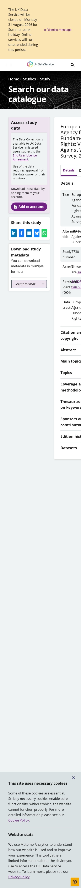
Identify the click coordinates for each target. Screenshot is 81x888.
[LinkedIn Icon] (14, 233)
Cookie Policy (18, 820)
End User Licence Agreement (25, 157)
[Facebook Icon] (21, 233)
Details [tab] (69, 170)
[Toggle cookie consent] (75, 882)
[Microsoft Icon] (29, 233)
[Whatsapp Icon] (44, 233)
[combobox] (29, 284)
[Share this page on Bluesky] (36, 233)
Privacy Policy (18, 877)
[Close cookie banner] (73, 777)
